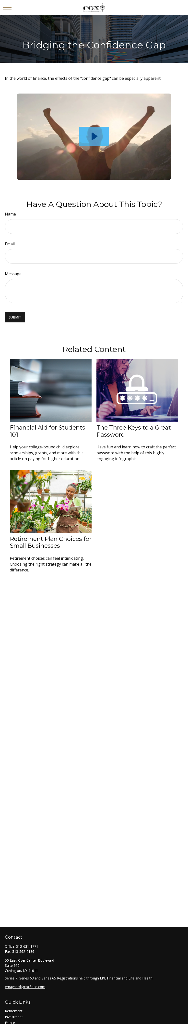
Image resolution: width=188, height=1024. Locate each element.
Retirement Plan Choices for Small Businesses (51, 542)
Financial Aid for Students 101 (47, 431)
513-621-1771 (27, 946)
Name (10, 214)
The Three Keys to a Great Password (133, 431)
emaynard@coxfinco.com (25, 986)
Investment (14, 1016)
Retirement (14, 1011)
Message (13, 273)
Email (10, 244)
